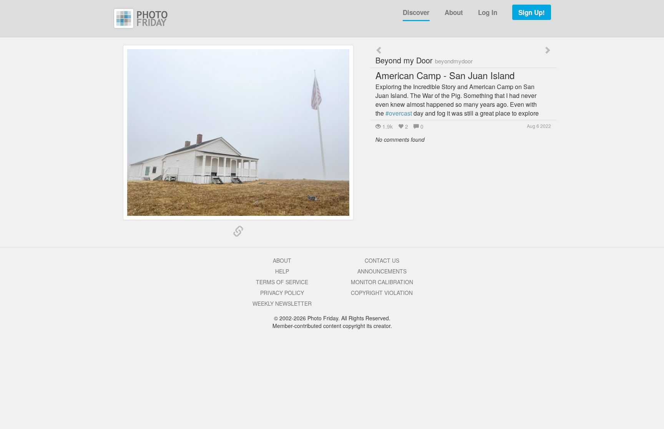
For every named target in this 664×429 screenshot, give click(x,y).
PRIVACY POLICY (282, 292)
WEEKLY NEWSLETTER (282, 303)
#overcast (398, 113)
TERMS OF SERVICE (282, 282)
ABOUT (282, 260)
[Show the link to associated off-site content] (238, 231)
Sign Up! (531, 12)
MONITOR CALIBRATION (382, 282)
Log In (487, 12)
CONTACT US (382, 260)
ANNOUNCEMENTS (382, 271)
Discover (416, 12)
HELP (282, 271)
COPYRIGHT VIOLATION (382, 292)
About (454, 12)
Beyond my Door (424, 60)
